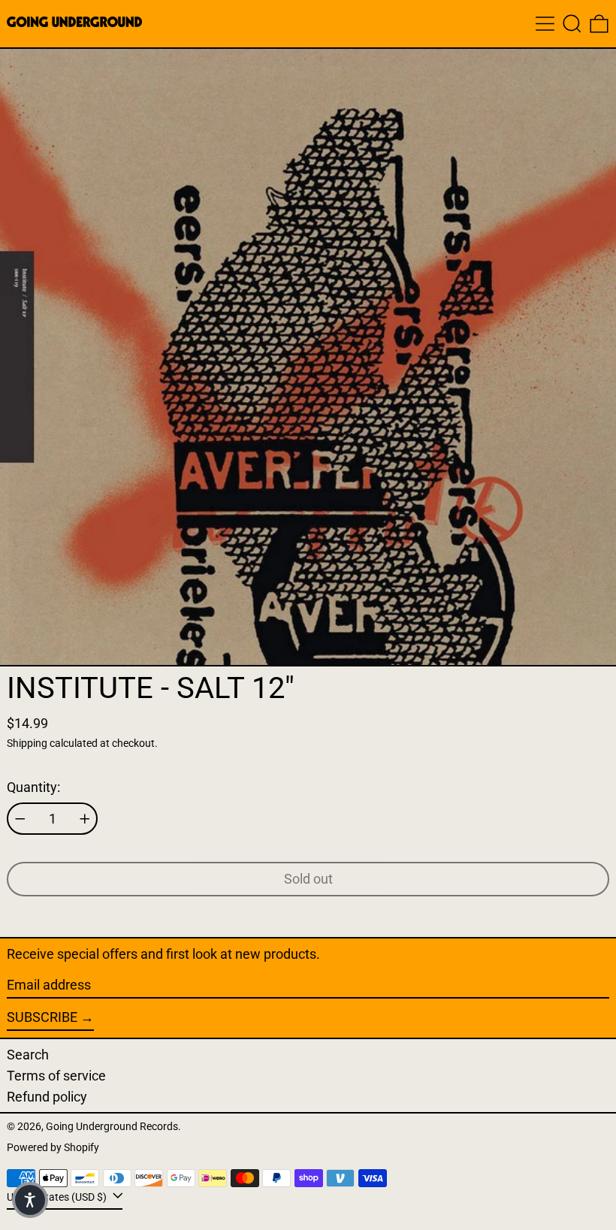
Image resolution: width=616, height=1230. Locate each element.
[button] (572, 23)
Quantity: (33, 787)
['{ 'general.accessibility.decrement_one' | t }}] (20, 819)
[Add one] (85, 819)
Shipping (27, 743)
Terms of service (56, 1075)
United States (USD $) (58, 1197)
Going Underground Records (112, 1126)
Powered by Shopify (53, 1147)
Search (28, 1054)
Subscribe (42, 1017)
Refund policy (47, 1097)
